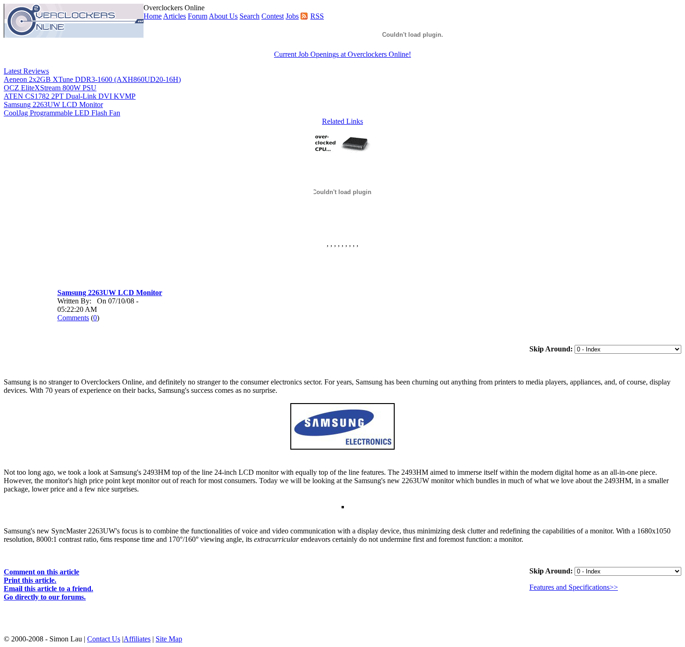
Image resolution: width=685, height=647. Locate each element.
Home (153, 16)
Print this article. (30, 580)
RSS (317, 16)
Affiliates (137, 639)
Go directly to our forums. (45, 597)
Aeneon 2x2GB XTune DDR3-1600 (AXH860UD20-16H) (92, 79)
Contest (272, 16)
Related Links (342, 121)
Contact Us (103, 639)
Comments (73, 318)
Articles (174, 16)
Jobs (292, 16)
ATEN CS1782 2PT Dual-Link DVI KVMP (70, 96)
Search (250, 16)
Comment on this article (41, 572)
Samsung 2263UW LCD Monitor (53, 104)
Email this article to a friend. (48, 589)
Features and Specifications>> (573, 587)
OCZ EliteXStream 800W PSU (50, 88)
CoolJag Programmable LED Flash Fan (62, 113)
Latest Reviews (26, 71)
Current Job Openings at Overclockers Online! (342, 54)
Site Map (169, 639)
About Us (223, 16)
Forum (197, 16)
